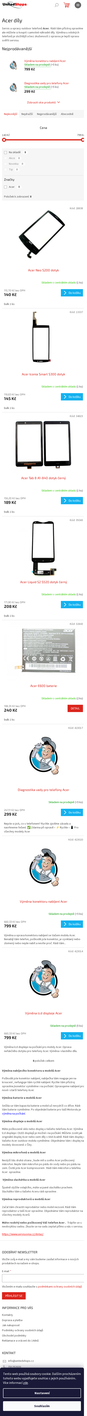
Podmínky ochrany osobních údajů (22, 1330)
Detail (75, 708)
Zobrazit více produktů (41, 102)
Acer (14, 187)
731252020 (14, 1367)
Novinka (16, 164)
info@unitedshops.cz (21, 1361)
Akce (14, 158)
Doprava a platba (12, 1320)
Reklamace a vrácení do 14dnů (20, 1341)
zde (25, 1383)
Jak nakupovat (11, 1325)
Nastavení (42, 1393)
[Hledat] (57, 5)
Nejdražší (27, 114)
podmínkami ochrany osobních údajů (60, 1287)
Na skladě (17, 152)
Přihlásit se (13, 1295)
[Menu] (78, 5)
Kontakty (7, 1315)
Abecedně (67, 114)
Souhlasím (42, 1406)
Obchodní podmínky (14, 1336)
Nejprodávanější (47, 114)
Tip (13, 170)
